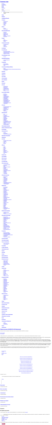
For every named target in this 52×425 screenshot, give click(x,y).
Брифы (4, 296)
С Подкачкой (5, 178)
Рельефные (5, 171)
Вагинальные (5, 94)
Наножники (5, 36)
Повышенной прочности (7, 122)
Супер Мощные (6, 193)
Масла (4, 147)
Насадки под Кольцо (6, 232)
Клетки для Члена (6, 64)
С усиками (5, 115)
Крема (4, 149)
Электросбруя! (3, 392)
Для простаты (5, 179)
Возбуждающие (6, 97)
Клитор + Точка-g (6, 202)
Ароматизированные (6, 116)
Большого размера (6, 124)
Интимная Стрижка (6, 90)
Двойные (5, 203)
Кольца (5, 221)
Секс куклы (5, 220)
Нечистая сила (6, 283)
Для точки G (5, 172)
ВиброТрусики (6, 207)
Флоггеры (5, 22)
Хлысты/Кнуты (6, 21)
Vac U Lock (5, 236)
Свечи (4, 146)
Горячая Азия (4, 1)
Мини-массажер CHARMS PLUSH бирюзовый (10, 329)
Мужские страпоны (6, 228)
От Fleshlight (5, 224)
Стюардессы (5, 288)
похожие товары (4, 353)
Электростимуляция (6, 183)
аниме (3, 7)
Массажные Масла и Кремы (7, 140)
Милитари (5, 278)
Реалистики (5, 165)
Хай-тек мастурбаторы (7, 227)
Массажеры (5, 198)
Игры (4, 142)
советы (5, 322)
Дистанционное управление (7, 182)
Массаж (5, 110)
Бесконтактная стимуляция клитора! (6, 396)
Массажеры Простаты (7, 218)
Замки (4, 65)
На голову (5, 273)
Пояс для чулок (6, 274)
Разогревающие (6, 99)
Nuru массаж (5, 150)
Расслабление (5, 133)
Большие (5, 196)
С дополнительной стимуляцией (8, 234)
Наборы (5, 41)
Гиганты (5, 168)
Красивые (5, 191)
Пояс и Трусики (6, 260)
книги (3, 5)
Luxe (4, 114)
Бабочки (5, 205)
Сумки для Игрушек (6, 243)
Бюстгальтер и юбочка (7, 264)
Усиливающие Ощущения (7, 102)
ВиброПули (5, 200)
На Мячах (5, 167)
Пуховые (5, 23)
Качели (5, 68)
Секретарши (5, 280)
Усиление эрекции (6, 107)
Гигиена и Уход (6, 87)
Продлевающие (6, 120)
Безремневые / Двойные (7, 233)
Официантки (5, 279)
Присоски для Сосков (7, 53)
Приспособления (6, 151)
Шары (4, 39)
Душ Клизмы (5, 180)
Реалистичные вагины (7, 226)
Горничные (5, 285)
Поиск (3, 9)
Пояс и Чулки (5, 261)
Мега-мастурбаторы (6, 225)
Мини (4, 206)
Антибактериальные (6, 96)
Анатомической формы (7, 123)
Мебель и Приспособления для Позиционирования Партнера (12, 69)
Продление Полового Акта (7, 106)
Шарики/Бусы (5, 176)
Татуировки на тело (6, 270)
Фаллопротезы (6, 235)
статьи (3, 6)
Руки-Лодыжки (6, 33)
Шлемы (5, 28)
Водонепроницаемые (6, 197)
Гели (4, 153)
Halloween (5, 290)
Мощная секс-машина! (4, 400)
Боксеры (5, 297)
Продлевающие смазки (7, 100)
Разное (4, 289)
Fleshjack (5, 219)
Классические (5, 192)
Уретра (4, 45)
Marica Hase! (2, 385)
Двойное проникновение (7, 170)
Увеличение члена (6, 108)
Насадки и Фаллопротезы (7, 222)
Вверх (3, 379)
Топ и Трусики (6, 262)
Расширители (5, 40)
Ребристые (5, 119)
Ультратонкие (5, 118)
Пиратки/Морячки (6, 284)
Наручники (5, 32)
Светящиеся (5, 117)
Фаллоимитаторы (6, 44)
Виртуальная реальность (7, 229)
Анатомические (6, 194)
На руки (5, 272)
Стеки (4, 24)
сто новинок (3, 4)
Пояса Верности (6, 63)
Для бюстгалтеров (6, 275)
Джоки (4, 299)
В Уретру (5, 56)
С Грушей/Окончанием (7, 164)
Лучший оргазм (6, 86)
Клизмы (5, 60)
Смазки (5, 132)
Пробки (5, 177)
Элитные (5, 204)
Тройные (5, 195)
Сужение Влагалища (6, 101)
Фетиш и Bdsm (6, 291)
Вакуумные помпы (6, 89)
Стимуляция (5, 46)
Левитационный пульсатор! (5, 404)
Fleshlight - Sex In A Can (7, 217)
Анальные (5, 95)
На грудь (5, 271)
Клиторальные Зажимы (7, 51)
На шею (5, 269)
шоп (2, 354)
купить (3, 351)
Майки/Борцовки (6, 295)
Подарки (5, 143)
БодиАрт (5, 141)
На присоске (5, 169)
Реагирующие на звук (7, 208)
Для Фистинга (6, 103)
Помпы (5, 223)
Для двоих (5, 189)
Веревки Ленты (6, 34)
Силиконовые (5, 98)
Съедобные (5, 152)
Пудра (4, 148)
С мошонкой (5, 173)
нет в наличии (2, 333)
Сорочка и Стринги (6, 263)
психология (5, 323)
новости (3, 3)
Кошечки (5, 287)
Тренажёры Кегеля (6, 88)
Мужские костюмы (6, 282)
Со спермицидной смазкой (7, 121)
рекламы (26, 412)
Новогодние (5, 281)
